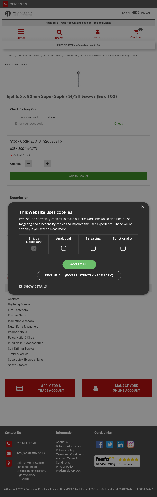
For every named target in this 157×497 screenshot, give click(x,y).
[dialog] (78, 248)
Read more (58, 229)
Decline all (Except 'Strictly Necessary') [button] (79, 275)
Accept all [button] (79, 264)
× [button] (142, 206)
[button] (33, 286)
